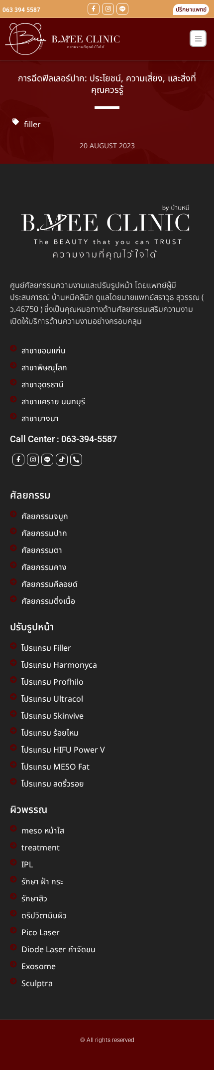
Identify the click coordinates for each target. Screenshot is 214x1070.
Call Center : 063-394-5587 (63, 439)
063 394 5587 (21, 9)
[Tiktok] (62, 460)
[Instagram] (108, 9)
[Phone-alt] (76, 460)
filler (32, 125)
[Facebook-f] (94, 9)
